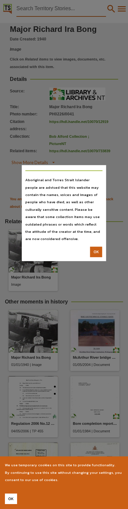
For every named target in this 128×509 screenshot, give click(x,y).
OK (96, 252)
